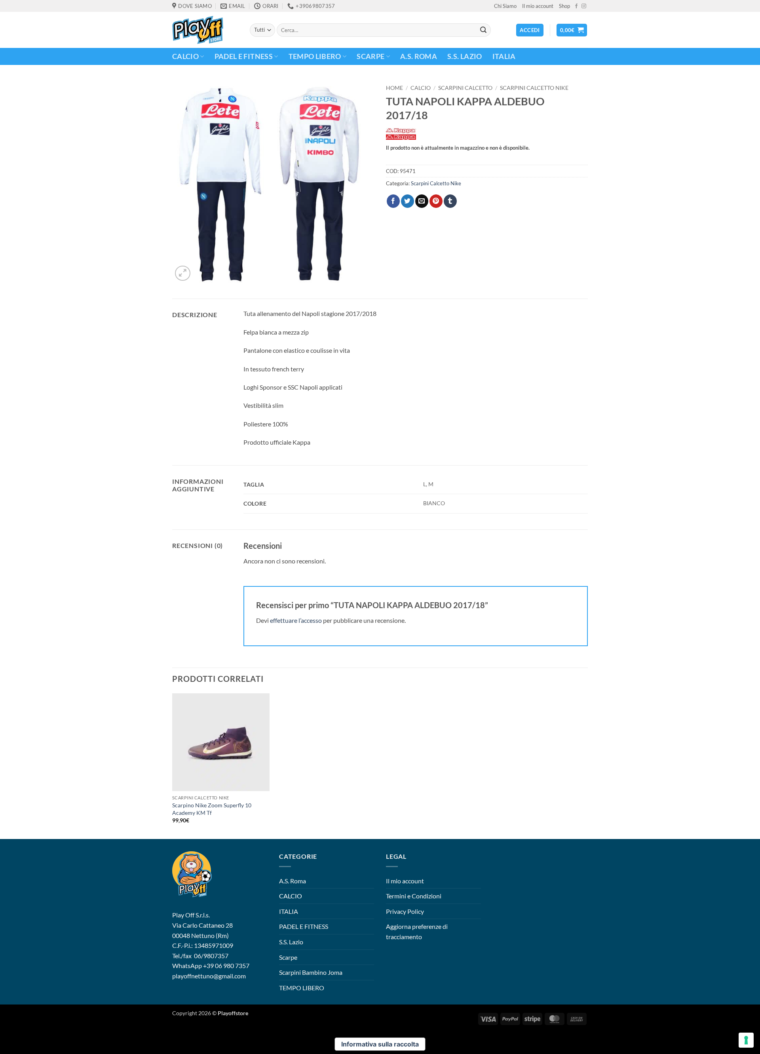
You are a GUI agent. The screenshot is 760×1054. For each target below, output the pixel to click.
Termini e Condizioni (413, 896)
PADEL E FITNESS (244, 56)
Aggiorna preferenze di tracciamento (417, 931)
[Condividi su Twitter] (407, 201)
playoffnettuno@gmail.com (209, 976)
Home (394, 88)
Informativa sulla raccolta (380, 1044)
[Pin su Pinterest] (436, 201)
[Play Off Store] (205, 30)
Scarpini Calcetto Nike (534, 88)
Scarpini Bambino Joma (310, 972)
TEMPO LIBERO (315, 56)
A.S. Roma (418, 56)
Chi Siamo (505, 6)
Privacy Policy (405, 911)
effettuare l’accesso (296, 620)
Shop (564, 6)
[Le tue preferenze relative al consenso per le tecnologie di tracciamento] (746, 1040)
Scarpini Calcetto (465, 88)
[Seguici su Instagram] (583, 6)
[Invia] (483, 30)
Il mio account (537, 6)
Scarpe (370, 56)
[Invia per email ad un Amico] (421, 201)
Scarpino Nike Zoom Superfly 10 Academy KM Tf (211, 809)
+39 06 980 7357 (226, 965)
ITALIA (504, 56)
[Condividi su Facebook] (393, 201)
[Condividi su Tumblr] (450, 201)
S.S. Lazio (464, 56)
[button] (572, 30)
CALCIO (185, 56)
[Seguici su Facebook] (576, 6)
